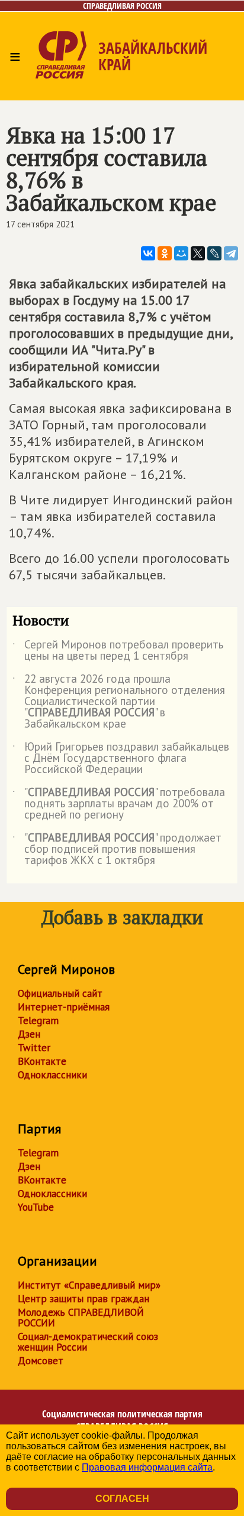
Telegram (38, 1020)
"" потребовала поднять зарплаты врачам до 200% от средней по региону (118, 804)
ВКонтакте (42, 1061)
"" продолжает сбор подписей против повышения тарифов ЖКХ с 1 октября (116, 849)
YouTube (36, 1207)
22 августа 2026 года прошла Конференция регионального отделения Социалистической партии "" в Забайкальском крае (118, 702)
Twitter (34, 1047)
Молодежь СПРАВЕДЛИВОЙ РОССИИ (81, 1317)
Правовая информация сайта (147, 1467)
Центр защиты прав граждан (83, 1298)
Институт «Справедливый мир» (89, 1285)
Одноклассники (52, 1075)
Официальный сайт (60, 993)
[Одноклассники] (165, 253)
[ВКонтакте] (148, 253)
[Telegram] (231, 253)
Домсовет (40, 1360)
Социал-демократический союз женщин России (88, 1341)
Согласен (122, 1499)
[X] (198, 253)
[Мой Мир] (181, 253)
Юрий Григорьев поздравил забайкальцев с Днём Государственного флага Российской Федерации (120, 758)
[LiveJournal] (214, 253)
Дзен (29, 1034)
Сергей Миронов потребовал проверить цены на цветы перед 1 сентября (117, 651)
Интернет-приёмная (64, 1007)
